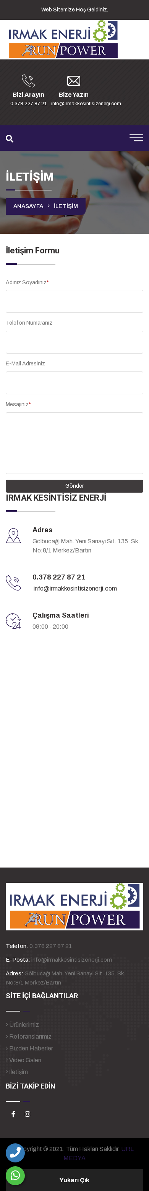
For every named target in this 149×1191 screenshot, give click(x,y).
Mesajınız (18, 404)
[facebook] (13, 1114)
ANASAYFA (28, 206)
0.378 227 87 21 (58, 577)
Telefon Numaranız (29, 323)
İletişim (18, 1072)
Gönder (74, 486)
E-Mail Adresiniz (25, 364)
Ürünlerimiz (23, 1024)
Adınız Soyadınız (27, 282)
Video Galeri (24, 1060)
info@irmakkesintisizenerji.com (75, 588)
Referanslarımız (30, 1036)
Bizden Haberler (30, 1048)
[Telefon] (15, 1152)
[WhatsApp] (15, 1175)
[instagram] (27, 1114)
